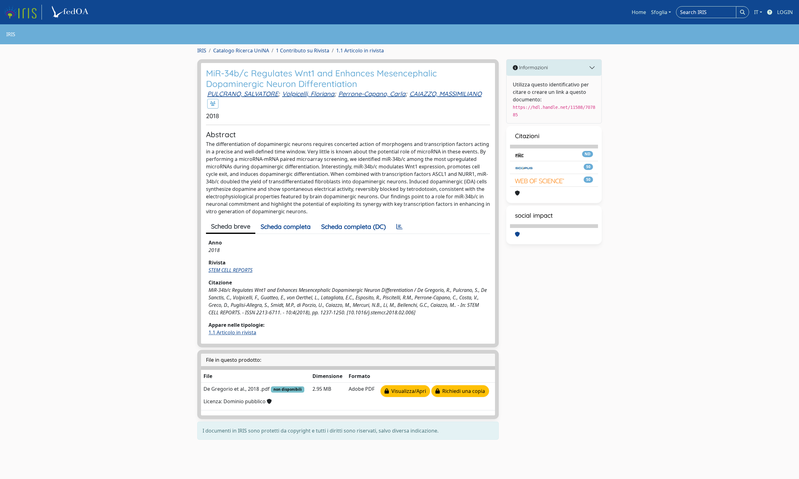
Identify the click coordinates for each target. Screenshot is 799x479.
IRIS (201, 50)
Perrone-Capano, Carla (371, 94)
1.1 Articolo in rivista (360, 50)
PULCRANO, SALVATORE (242, 94)
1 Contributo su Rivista (302, 50)
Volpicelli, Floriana (308, 94)
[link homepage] (23, 12)
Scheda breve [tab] (230, 226)
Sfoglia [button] (659, 12)
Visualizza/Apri (407, 391)
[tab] (399, 226)
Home (639, 12)
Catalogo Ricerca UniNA (241, 50)
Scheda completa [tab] (286, 226)
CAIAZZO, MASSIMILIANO (445, 94)
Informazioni (533, 67)
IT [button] (756, 12)
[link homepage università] (71, 12)
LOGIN (785, 12)
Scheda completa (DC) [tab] (353, 226)
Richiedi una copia (462, 391)
